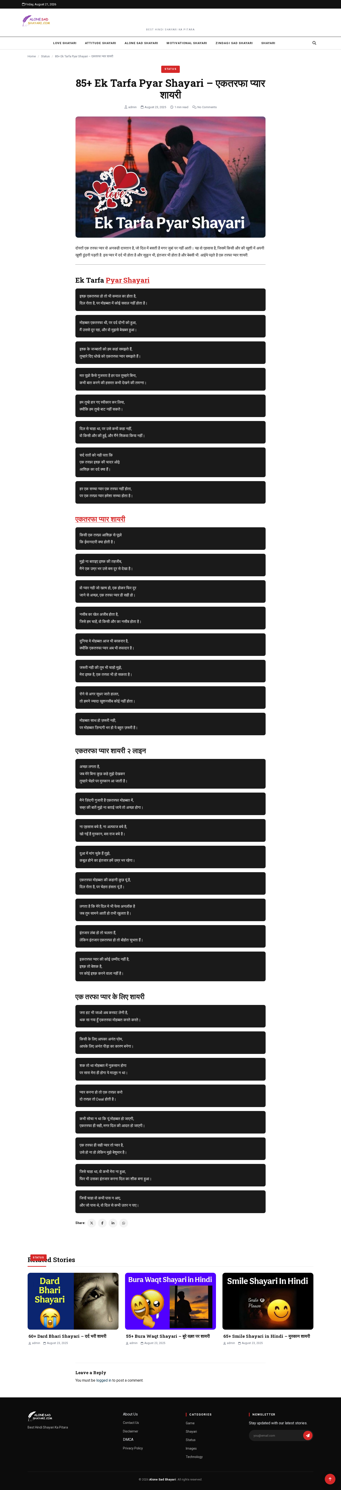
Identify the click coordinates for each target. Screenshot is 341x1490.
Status (45, 56)
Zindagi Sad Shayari (234, 43)
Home (32, 56)
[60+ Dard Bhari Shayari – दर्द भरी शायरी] (73, 1301)
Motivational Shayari (187, 43)
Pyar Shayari (128, 280)
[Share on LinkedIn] (113, 1223)
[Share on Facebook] (102, 1223)
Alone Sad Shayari (141, 43)
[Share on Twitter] (91, 1223)
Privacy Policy (133, 1448)
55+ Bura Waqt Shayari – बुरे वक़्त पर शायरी (168, 1336)
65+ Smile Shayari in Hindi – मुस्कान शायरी (266, 1336)
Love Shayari (65, 43)
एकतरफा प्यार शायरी (100, 518)
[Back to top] (330, 1479)
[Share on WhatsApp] (123, 1223)
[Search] (314, 43)
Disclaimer (130, 1431)
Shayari (268, 43)
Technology (194, 1457)
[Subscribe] (307, 1435)
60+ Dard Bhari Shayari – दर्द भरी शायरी (67, 1336)
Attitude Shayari (100, 43)
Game (190, 1423)
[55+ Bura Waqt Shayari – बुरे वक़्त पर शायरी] (170, 1301)
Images (191, 1448)
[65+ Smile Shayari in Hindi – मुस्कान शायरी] (267, 1301)
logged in (103, 1380)
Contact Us (131, 1423)
